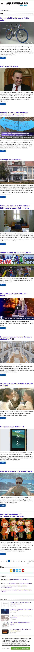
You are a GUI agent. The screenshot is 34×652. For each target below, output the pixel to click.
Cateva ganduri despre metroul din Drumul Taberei (20, 583)
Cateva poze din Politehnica (11, 159)
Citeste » (3, 57)
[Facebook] (14, 570)
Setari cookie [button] (6, 648)
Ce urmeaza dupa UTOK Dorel (12, 427)
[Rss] (11, 570)
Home (1, 10)
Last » (28, 563)
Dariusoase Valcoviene (9, 66)
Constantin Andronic (6, 590)
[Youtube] (23, 570)
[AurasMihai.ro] (17, 4)
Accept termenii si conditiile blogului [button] (20, 648)
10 (18, 561)
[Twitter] (17, 570)
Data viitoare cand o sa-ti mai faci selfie (16, 471)
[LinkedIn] (20, 570)
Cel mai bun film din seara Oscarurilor (15, 253)
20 (21, 561)
